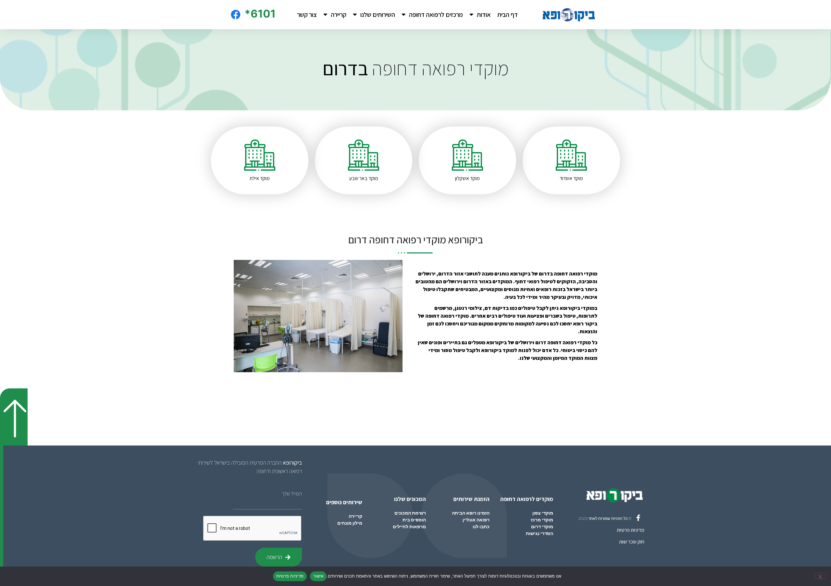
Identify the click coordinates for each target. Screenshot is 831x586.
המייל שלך (292, 493)
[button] (14, 417)
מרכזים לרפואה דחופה (436, 14)
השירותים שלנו (377, 14)
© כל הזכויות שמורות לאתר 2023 (604, 518)
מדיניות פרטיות (630, 530)
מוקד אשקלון (467, 178)
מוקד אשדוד (571, 178)
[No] (820, 576)
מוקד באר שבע (363, 178)
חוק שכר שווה (631, 541)
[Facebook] (236, 14)
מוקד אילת (260, 178)
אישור (318, 576)
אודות (484, 14)
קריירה (338, 14)
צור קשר (307, 14)
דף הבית (507, 14)
